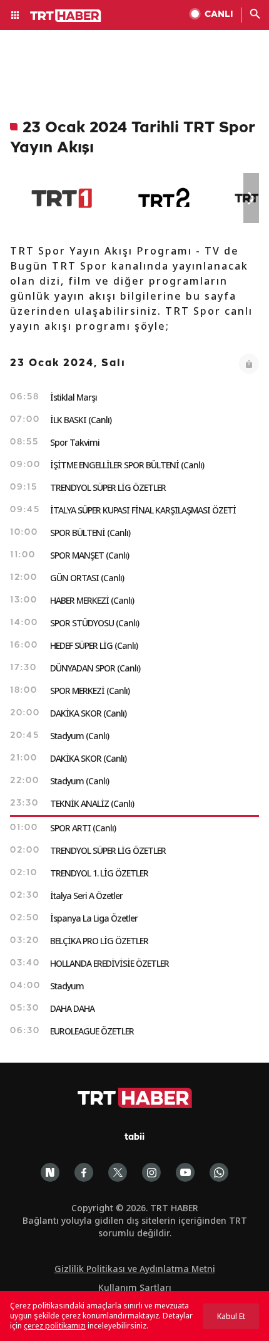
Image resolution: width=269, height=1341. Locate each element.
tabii (134, 1137)
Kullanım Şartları (134, 1287)
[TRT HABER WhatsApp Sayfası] (219, 1172)
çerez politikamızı (55, 1325)
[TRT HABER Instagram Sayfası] (151, 1172)
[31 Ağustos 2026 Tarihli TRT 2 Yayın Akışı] (164, 198)
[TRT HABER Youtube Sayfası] (185, 1172)
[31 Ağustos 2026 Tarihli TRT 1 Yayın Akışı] (61, 198)
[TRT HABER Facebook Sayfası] (83, 1172)
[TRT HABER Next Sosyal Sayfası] (50, 1172)
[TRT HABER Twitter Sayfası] (117, 1172)
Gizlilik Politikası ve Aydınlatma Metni (134, 1269)
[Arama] (255, 15)
